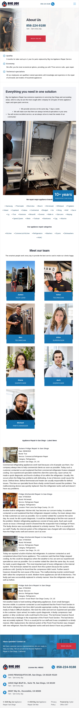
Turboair (37, 218)
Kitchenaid (49, 206)
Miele (28, 218)
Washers (49, 233)
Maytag (69, 214)
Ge (53, 210)
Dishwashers (69, 233)
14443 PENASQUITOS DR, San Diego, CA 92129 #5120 (32, 675)
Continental (35, 210)
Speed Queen (18, 218)
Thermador (20, 206)
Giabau (24, 210)
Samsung (9, 206)
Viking (59, 210)
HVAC (40, 237)
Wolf (66, 210)
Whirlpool (60, 206)
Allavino (63, 218)
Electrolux (30, 206)
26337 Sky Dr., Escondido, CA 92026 (24, 691)
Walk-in (50, 214)
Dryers (58, 233)
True (14, 214)
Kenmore (22, 214)
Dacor (74, 210)
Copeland (15, 210)
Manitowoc (47, 218)
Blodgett (45, 210)
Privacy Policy (54, 703)
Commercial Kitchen (22, 233)
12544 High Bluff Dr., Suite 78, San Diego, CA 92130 (31, 683)
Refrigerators (37, 233)
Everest (41, 214)
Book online (36, 38)
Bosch (40, 206)
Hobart (6, 210)
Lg (8, 214)
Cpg (55, 218)
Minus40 (32, 214)
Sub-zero (60, 214)
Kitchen (9, 233)
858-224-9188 (36, 25)
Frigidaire (70, 206)
